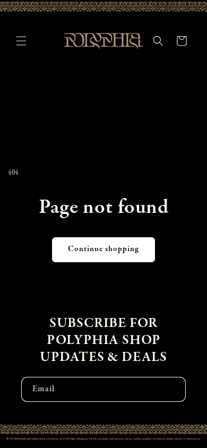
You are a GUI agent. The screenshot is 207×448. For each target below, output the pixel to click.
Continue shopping (103, 249)
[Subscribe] (173, 389)
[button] (21, 41)
